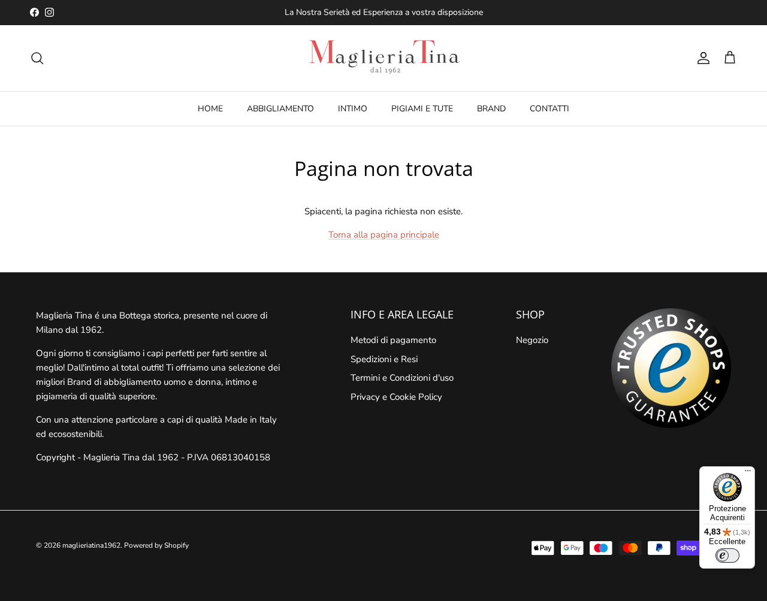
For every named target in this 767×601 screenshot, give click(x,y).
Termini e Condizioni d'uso (402, 378)
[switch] (727, 555)
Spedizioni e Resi (384, 359)
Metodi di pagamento (393, 340)
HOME (210, 108)
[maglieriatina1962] (383, 58)
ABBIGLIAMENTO (280, 108)
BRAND (491, 108)
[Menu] (748, 473)
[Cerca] (37, 58)
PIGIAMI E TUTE (422, 108)
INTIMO (352, 108)
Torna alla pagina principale (383, 235)
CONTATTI (549, 108)
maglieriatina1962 (91, 545)
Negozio (532, 340)
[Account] (701, 58)
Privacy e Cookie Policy (396, 397)
